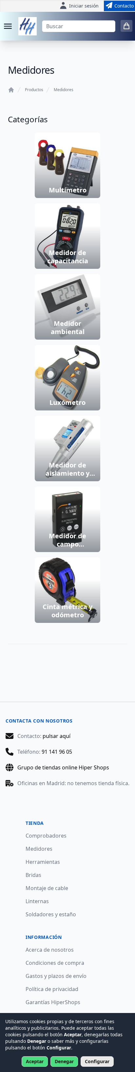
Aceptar (35, 1061)
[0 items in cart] (126, 26)
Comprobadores (46, 835)
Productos (34, 89)
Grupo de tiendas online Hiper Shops (63, 767)
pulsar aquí (56, 736)
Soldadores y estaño (51, 914)
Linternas (37, 901)
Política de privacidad (52, 989)
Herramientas (43, 861)
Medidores (63, 89)
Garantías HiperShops (53, 1002)
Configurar (97, 1061)
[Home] (11, 90)
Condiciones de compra (55, 962)
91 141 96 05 (57, 751)
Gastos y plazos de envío (56, 976)
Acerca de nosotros (50, 949)
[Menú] (8, 26)
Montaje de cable (47, 888)
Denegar (64, 1061)
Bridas (33, 875)
